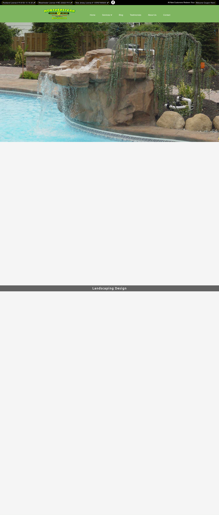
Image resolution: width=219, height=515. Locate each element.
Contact (166, 14)
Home (92, 14)
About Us (152, 14)
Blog (121, 14)
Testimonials (135, 14)
